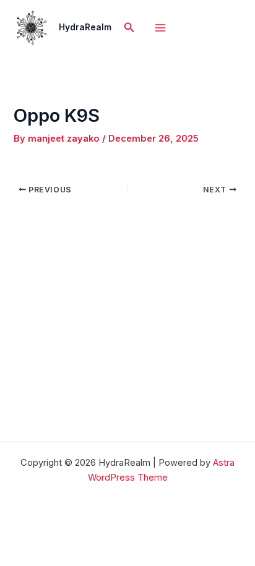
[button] (129, 27)
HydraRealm (85, 27)
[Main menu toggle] (160, 28)
